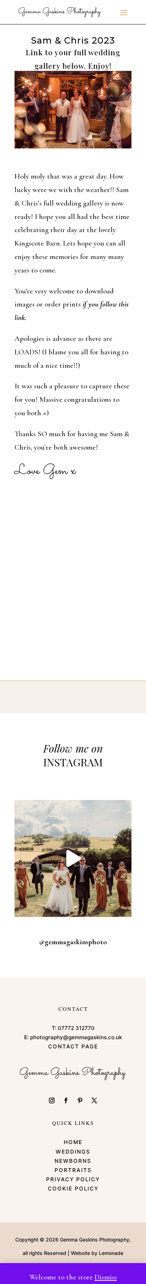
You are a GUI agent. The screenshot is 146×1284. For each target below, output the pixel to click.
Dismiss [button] (106, 1277)
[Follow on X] (94, 1100)
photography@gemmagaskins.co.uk (76, 1037)
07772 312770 (76, 1028)
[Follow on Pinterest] (80, 1100)
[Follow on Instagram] (51, 1100)
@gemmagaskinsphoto (73, 941)
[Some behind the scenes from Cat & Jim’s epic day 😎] (73, 858)
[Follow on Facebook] (66, 1100)
